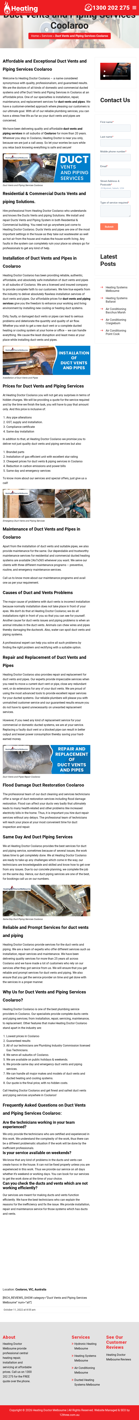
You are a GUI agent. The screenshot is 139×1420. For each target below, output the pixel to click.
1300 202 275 (111, 8)
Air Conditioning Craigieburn (116, 321)
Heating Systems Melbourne (116, 289)
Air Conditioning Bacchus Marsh (116, 310)
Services (47, 36)
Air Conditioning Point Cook (116, 332)
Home (35, 36)
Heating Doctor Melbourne (49, 1410)
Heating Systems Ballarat (116, 299)
